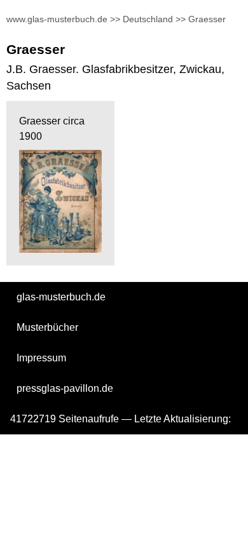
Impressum (41, 357)
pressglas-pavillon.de (65, 388)
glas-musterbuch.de (61, 296)
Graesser (207, 19)
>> (115, 19)
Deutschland (148, 19)
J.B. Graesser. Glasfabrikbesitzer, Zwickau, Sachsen (115, 77)
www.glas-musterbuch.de (56, 19)
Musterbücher (47, 327)
